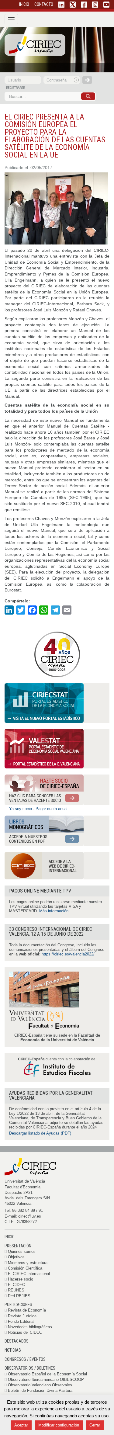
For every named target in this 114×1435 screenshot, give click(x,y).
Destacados (17, 1341)
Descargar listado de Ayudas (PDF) (40, 1133)
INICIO (24, 4)
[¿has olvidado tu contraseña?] (76, 80)
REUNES (16, 1290)
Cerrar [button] (94, 1425)
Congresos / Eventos (25, 1359)
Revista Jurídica (22, 1316)
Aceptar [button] (21, 1425)
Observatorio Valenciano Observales (40, 1385)
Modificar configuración (58, 1425)
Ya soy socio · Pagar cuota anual (38, 808)
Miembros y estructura (27, 1262)
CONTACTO (43, 4)
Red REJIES (19, 1296)
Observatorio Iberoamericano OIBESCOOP (46, 1379)
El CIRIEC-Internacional (29, 1273)
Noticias (13, 1350)
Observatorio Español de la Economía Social (47, 1374)
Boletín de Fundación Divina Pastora (40, 1390)
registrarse (15, 88)
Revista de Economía (27, 1310)
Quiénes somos (22, 1251)
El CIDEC (16, 1284)
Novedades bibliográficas (30, 1327)
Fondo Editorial (21, 1321)
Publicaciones (18, 1304)
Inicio (10, 1236)
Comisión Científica (25, 1268)
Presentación (18, 1245)
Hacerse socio (20, 1279)
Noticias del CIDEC (25, 1332)
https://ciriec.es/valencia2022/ (68, 954)
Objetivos (16, 1257)
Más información (53, 911)
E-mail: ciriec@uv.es (23, 1216)
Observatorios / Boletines (30, 1368)
